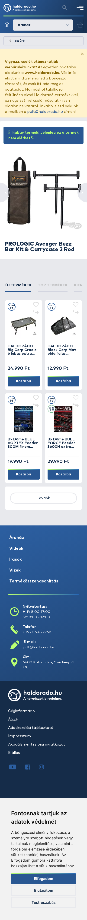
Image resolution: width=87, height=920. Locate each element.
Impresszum (19, 736)
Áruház (16, 538)
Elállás (14, 753)
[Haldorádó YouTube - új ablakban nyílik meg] (16, 767)
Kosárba (23, 381)
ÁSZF (13, 719)
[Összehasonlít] (35, 312)
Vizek (15, 570)
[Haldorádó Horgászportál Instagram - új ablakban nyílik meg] (44, 767)
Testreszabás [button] (44, 902)
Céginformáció (21, 711)
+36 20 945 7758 (37, 632)
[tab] (18, 287)
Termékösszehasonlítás (33, 581)
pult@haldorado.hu (45, 112)
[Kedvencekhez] (35, 304)
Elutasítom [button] (43, 890)
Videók (16, 549)
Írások (15, 559)
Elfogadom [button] (43, 878)
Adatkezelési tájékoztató (30, 728)
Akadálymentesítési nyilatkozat (36, 744)
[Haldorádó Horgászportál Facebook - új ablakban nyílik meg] (31, 767)
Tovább (43, 498)
